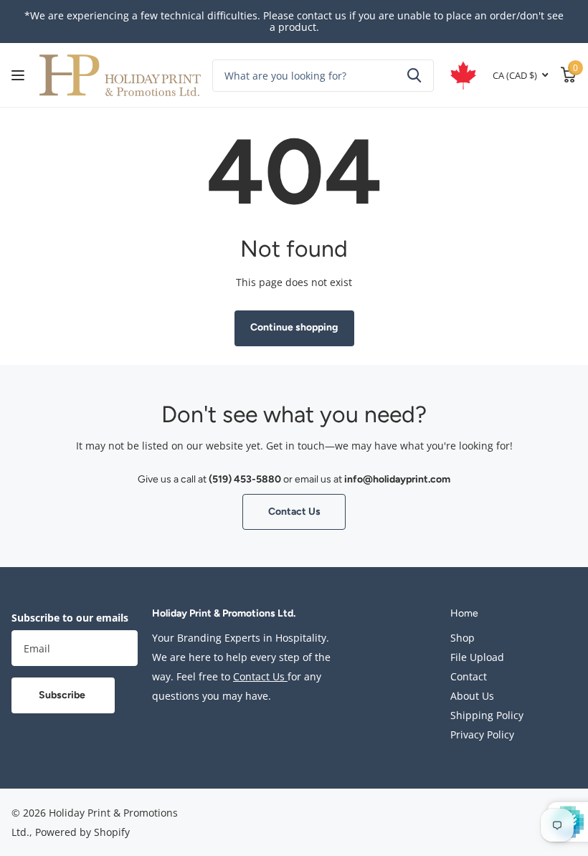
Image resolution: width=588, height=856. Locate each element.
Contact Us (294, 511)
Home (464, 613)
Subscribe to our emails (69, 617)
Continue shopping (294, 327)
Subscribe (63, 695)
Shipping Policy (486, 715)
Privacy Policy (482, 734)
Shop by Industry (19, 76)
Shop (462, 638)
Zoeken (414, 76)
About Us (472, 696)
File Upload (477, 657)
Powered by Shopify (82, 832)
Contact (468, 676)
